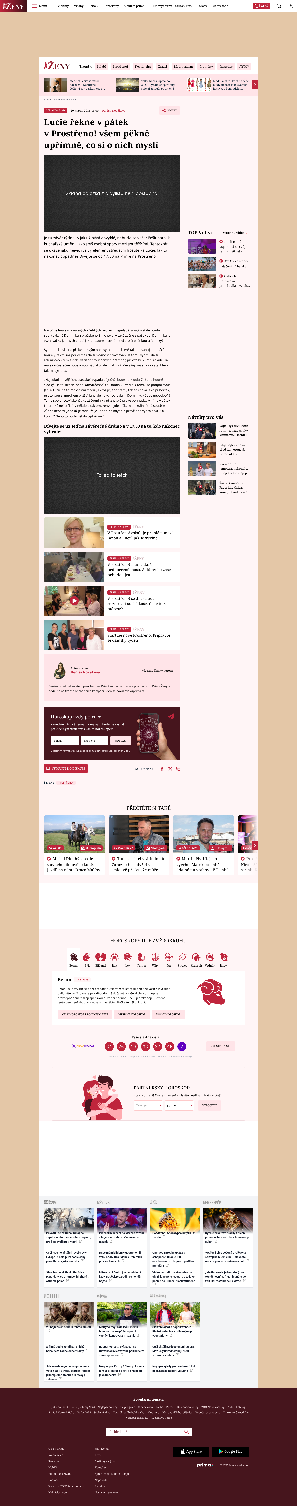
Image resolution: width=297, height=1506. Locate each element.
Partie (159, 1407)
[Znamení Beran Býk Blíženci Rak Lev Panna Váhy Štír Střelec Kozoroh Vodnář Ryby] (94, 741)
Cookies (53, 1480)
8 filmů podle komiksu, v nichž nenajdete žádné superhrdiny (65, 1349)
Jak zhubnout (60, 1407)
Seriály (93, 6)
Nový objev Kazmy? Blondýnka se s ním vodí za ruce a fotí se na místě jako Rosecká (121, 1371)
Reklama (53, 1461)
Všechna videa (234, 233)
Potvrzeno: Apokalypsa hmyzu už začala (173, 1235)
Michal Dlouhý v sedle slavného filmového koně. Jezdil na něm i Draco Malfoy (73, 864)
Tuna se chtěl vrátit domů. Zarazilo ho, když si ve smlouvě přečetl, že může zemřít (138, 866)
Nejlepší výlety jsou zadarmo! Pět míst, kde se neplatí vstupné (173, 1368)
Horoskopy (111, 6)
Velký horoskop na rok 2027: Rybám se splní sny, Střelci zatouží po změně (158, 84)
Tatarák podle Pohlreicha (128, 1412)
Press (98, 1455)
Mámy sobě (220, 6)
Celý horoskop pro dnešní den (85, 1014)
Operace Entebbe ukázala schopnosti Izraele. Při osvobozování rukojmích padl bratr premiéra (174, 1259)
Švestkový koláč (161, 1417)
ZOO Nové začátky (212, 1407)
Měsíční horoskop (131, 1014)
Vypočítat (209, 1105)
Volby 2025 (84, 1412)
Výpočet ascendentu (207, 1412)
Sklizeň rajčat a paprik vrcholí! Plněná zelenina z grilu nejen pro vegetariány (173, 1331)
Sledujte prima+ (135, 6)
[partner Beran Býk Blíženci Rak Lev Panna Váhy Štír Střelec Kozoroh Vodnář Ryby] (179, 1105)
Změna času (145, 1407)
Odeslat (121, 740)
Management (103, 1448)
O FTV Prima (56, 1448)
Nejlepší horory (107, 1407)
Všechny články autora (157, 670)
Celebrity (62, 6)
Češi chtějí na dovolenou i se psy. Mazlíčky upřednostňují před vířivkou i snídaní (173, 1351)
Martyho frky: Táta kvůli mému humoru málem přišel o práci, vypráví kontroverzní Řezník (118, 1331)
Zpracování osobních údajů (112, 1474)
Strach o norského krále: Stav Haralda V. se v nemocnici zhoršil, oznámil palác (67, 1277)
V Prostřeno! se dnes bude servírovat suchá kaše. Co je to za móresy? (137, 603)
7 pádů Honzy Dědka (61, 1412)
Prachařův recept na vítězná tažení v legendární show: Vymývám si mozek (121, 1237)
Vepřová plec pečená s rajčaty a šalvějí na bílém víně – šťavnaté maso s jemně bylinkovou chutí (225, 1257)
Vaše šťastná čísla (145, 1037)
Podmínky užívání (60, 1474)
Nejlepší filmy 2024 (83, 1407)
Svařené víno (102, 1412)
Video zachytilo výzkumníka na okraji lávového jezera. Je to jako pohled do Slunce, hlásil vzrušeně (173, 1277)
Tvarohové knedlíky (236, 1412)
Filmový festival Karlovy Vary (171, 6)
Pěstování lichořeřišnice (177, 1412)
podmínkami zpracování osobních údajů (108, 750)
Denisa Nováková (113, 110)
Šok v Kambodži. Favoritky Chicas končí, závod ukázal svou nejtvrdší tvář (233, 487)
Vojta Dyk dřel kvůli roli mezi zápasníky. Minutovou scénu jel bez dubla (234, 430)
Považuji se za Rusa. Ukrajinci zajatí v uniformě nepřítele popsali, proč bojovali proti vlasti (68, 1237)
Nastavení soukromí (107, 1492)
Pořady (202, 6)
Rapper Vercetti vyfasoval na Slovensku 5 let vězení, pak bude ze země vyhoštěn (121, 1351)
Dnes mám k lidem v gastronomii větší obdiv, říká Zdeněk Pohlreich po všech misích (120, 1257)
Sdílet (171, 112)
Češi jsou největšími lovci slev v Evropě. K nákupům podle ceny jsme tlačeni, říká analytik (66, 1257)
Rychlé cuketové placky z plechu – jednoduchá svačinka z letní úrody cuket (227, 1237)
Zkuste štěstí (220, 1046)
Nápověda (101, 1480)
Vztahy (78, 6)
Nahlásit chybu (57, 1492)
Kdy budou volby (187, 1407)
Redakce (100, 1486)
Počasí (170, 1407)
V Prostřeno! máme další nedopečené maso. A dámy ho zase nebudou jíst (139, 569)
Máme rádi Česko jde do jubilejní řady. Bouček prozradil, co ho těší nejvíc (120, 1277)
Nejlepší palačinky (137, 1417)
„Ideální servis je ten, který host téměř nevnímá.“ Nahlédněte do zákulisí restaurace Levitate (225, 1277)
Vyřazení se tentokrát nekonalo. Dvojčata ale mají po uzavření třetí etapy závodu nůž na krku (234, 468)
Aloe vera (153, 1412)
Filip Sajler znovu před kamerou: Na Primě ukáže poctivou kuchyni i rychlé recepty (233, 450)
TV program (127, 1407)
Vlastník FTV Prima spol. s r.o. (66, 1486)
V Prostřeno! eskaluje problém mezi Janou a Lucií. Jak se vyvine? (140, 535)
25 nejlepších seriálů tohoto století (68, 1327)
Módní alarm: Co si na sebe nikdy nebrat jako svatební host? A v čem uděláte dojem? (231, 86)
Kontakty (100, 1467)
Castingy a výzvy (105, 1461)
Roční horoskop (168, 1014)
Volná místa (55, 1455)
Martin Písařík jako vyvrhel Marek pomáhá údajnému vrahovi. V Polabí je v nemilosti (202, 866)
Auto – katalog (236, 1407)
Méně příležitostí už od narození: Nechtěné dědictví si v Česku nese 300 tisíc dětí (88, 86)
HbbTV (52, 1467)
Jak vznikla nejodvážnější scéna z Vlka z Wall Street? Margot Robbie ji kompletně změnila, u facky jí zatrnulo (68, 1373)
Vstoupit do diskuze (68, 768)
